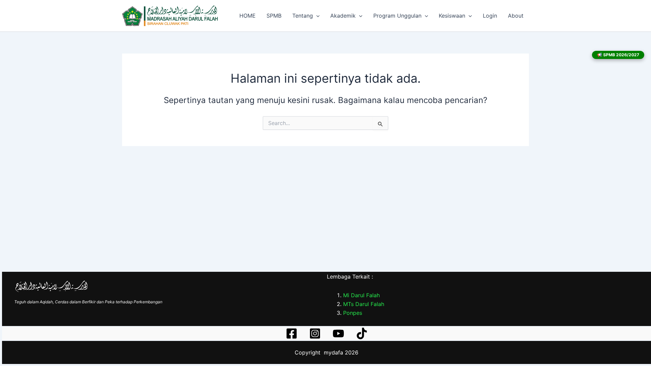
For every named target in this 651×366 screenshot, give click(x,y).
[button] (316, 15)
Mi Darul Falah (361, 295)
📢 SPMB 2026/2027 (618, 54)
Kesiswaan (452, 15)
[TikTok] (362, 333)
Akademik (343, 15)
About (516, 15)
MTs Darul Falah (363, 304)
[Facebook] (291, 333)
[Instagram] (315, 333)
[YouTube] (338, 333)
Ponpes (352, 312)
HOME (247, 15)
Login (490, 15)
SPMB (274, 15)
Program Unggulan (397, 15)
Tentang (302, 15)
